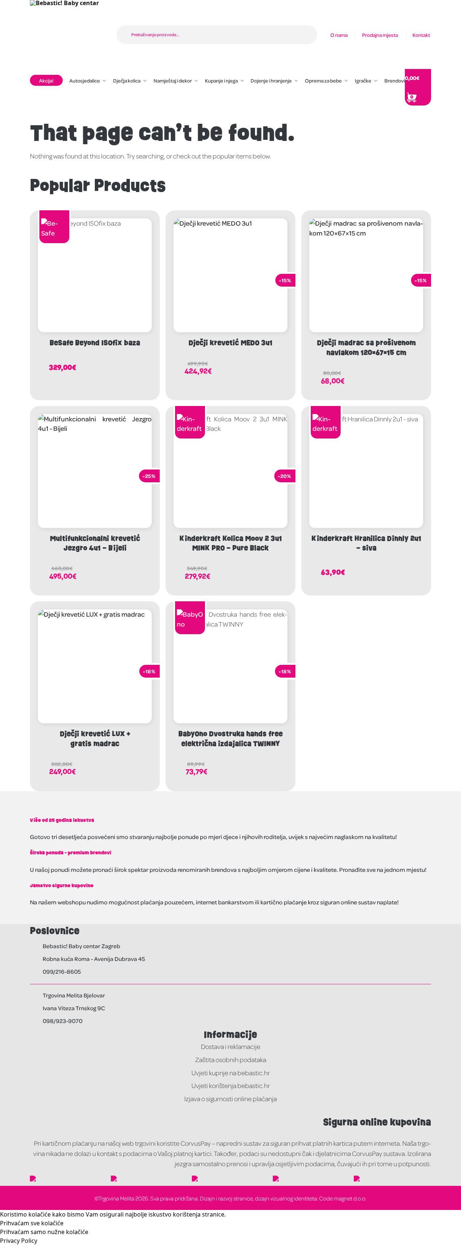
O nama (339, 34)
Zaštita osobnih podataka (230, 1059)
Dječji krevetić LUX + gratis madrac (95, 738)
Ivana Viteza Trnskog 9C (74, 1008)
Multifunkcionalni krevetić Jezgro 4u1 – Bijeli (95, 543)
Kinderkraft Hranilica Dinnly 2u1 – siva (366, 543)
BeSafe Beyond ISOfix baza (95, 343)
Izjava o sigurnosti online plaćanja (230, 1098)
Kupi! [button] (123, 367)
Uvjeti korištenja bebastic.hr (230, 1085)
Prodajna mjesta (380, 34)
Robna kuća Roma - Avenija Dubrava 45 (94, 958)
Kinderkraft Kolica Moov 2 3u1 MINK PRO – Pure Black (230, 543)
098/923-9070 (62, 1020)
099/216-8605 (62, 971)
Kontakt (421, 34)
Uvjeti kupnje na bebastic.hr (230, 1072)
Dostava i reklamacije (230, 1046)
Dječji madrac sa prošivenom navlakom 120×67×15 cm (366, 347)
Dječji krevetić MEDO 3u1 (230, 343)
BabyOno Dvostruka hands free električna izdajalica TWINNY (230, 738)
